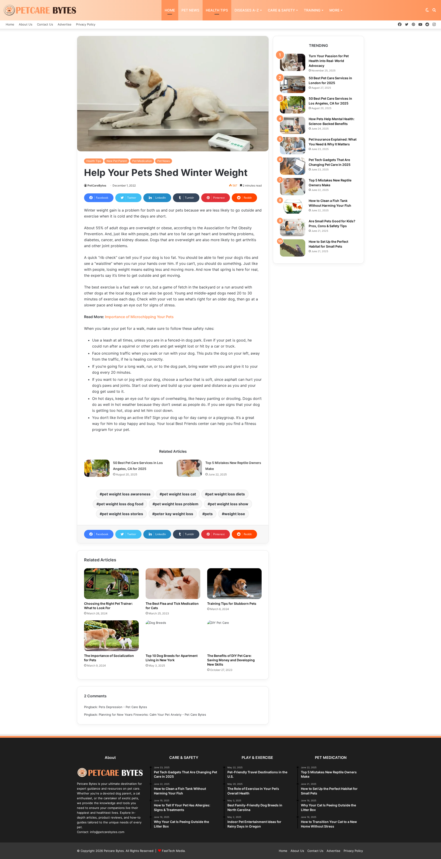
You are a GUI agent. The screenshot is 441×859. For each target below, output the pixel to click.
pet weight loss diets (226, 494)
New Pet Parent (117, 161)
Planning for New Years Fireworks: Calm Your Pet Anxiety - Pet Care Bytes (152, 714)
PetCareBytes (97, 185)
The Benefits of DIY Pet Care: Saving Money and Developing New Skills (231, 660)
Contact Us (45, 24)
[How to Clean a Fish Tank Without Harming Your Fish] (292, 207)
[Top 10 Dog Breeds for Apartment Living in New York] (173, 635)
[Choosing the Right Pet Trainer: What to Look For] (111, 583)
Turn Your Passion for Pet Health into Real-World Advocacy (329, 61)
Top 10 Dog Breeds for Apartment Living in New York (172, 658)
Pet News (190, 10)
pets (209, 513)
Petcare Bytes (114, 851)
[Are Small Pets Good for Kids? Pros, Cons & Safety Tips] (292, 227)
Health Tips (217, 10)
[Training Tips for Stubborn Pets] (234, 583)
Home (170, 10)
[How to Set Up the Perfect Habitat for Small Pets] (292, 248)
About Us (25, 24)
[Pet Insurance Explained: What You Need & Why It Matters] (292, 145)
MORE (334, 10)
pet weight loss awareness (126, 494)
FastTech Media (173, 851)
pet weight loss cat (179, 494)
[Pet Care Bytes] (40, 10)
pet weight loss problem (176, 504)
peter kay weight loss (174, 513)
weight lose (234, 513)
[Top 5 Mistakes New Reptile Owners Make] (189, 468)
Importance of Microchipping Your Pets (139, 316)
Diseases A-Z (247, 10)
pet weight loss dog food (121, 504)
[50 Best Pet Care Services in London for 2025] (292, 84)
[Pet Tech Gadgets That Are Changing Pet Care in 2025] (292, 166)
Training (312, 10)
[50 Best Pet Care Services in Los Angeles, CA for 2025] (97, 468)
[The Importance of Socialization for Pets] (111, 635)
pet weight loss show (229, 504)
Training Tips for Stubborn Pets (231, 603)
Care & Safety (281, 10)
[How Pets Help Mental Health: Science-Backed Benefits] (292, 125)
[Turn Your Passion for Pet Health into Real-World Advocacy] (292, 62)
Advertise (64, 24)
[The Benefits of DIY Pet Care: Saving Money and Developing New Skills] (234, 635)
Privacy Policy (85, 24)
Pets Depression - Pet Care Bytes (123, 707)
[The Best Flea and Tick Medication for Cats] (173, 583)
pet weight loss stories (122, 513)
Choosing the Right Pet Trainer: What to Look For (108, 606)
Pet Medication (142, 161)
